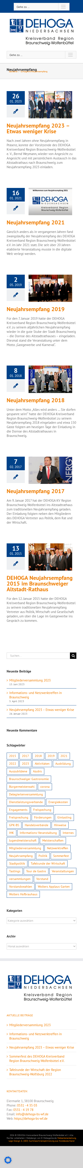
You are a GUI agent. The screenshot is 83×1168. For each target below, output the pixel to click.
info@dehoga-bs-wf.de (32, 1114)
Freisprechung (18, 817)
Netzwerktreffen (57, 848)
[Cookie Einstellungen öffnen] (8, 1162)
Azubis (37, 771)
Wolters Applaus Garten (54, 887)
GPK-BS (14, 825)
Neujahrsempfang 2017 (36, 491)
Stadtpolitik (17, 863)
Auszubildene (18, 771)
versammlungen (20, 879)
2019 (51, 756)
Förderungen (43, 817)
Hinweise (60, 825)
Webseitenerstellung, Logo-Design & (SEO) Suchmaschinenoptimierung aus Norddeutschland (42, 1139)
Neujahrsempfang (21, 856)
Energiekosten (58, 802)
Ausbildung (63, 764)
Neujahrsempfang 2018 (36, 400)
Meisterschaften (53, 840)
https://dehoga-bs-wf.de (31, 1118)
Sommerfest (61, 856)
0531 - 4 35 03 (27, 1105)
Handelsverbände (36, 825)
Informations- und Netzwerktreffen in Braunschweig (35, 1036)
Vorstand (42, 879)
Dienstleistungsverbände (26, 802)
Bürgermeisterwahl (22, 787)
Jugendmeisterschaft (23, 840)
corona (45, 787)
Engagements (18, 810)
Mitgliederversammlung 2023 (30, 680)
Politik (43, 856)
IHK (11, 833)
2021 (64, 756)
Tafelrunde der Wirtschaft (48, 863)
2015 (12, 756)
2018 (38, 756)
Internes (68, 833)
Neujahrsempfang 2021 (36, 222)
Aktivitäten (42, 764)
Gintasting (64, 817)
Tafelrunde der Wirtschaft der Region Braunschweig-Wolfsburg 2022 (35, 1072)
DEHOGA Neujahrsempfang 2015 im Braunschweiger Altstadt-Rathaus (40, 583)
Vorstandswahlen (20, 887)
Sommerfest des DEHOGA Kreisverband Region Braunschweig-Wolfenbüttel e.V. (36, 1058)
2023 (25, 764)
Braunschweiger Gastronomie (29, 779)
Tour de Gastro (36, 871)
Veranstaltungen (63, 871)
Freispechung (42, 810)
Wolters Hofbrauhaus (23, 894)
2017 (25, 756)
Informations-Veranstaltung (38, 833)
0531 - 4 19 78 (23, 1110)
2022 (12, 764)
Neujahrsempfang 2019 (36, 309)
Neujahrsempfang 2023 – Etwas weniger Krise (38, 128)
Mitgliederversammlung (25, 848)
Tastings (14, 871)
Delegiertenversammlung (26, 794)
